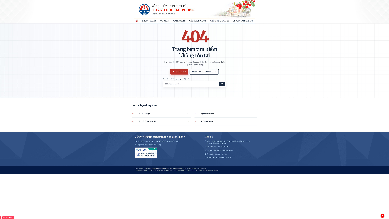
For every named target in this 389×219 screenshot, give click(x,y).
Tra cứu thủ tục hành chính (203, 72)
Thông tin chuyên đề (219, 21)
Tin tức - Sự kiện (149, 21)
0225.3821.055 (211, 147)
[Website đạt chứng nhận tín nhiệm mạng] (146, 153)
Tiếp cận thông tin (197, 21)
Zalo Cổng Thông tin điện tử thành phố (218, 157)
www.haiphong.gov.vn (176, 168)
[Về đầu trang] (382, 216)
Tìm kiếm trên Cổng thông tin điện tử (175, 79)
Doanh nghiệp (179, 21)
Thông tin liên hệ (203, 121)
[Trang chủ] (137, 20)
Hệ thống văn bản (204, 114)
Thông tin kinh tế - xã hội (144, 121)
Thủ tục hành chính (242, 21)
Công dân (164, 21)
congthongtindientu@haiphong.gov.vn (220, 150)
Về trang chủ (181, 72)
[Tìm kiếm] (252, 21)
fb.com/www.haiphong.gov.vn (217, 154)
